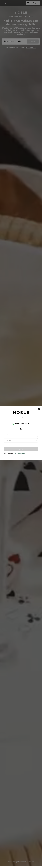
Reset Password (9, 445)
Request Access (20, 453)
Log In (21, 449)
